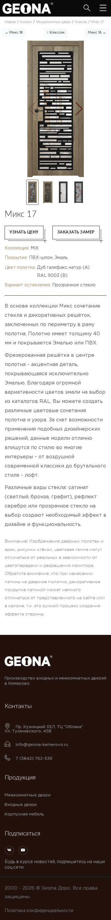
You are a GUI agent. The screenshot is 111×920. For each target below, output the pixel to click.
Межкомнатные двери (28, 795)
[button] (79, 109)
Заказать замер (76, 232)
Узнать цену (24, 232)
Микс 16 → (97, 32)
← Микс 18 (14, 32)
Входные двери (21, 804)
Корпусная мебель (24, 814)
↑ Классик (55, 32)
